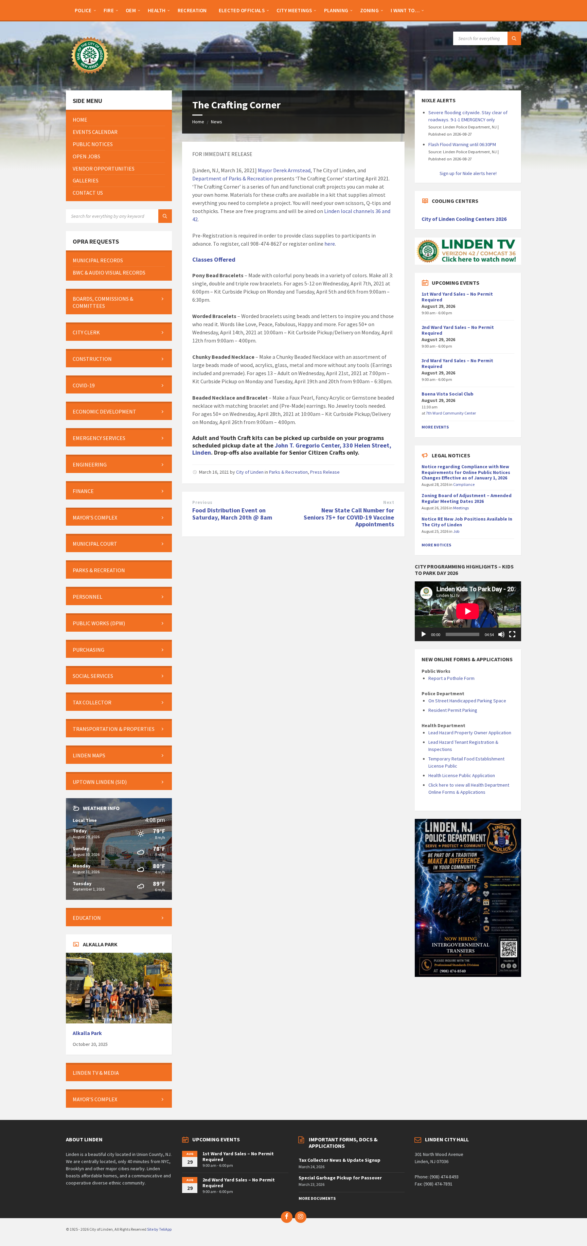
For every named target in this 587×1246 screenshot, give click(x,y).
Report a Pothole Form (451, 678)
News (216, 122)
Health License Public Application (461, 775)
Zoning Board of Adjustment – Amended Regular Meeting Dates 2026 (467, 498)
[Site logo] (89, 77)
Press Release (325, 472)
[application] (468, 611)
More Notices (436, 544)
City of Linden (250, 472)
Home (198, 122)
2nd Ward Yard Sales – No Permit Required (458, 330)
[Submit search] (514, 38)
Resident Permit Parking (452, 710)
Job (456, 531)
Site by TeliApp (159, 1229)
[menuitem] (83, 10)
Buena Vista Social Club (448, 394)
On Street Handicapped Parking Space (467, 701)
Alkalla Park (87, 1033)
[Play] (423, 634)
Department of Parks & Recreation (232, 178)
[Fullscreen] (512, 634)
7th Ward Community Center (451, 413)
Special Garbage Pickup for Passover (340, 1178)
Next (388, 502)
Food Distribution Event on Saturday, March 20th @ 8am (232, 513)
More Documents (317, 1198)
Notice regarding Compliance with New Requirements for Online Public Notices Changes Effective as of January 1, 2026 (466, 472)
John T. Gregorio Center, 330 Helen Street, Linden (291, 449)
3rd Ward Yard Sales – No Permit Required (457, 363)
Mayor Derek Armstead (284, 170)
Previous (202, 502)
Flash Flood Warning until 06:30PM (462, 144)
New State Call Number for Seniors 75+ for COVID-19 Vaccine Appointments (349, 517)
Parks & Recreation (288, 472)
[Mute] (501, 634)
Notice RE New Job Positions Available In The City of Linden (467, 522)
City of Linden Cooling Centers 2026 (464, 219)
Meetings (461, 507)
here (329, 243)
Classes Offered (213, 259)
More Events (435, 426)
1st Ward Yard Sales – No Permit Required (457, 297)
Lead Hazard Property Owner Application (469, 733)
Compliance (464, 484)
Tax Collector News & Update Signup (339, 1160)
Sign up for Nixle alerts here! (468, 173)
